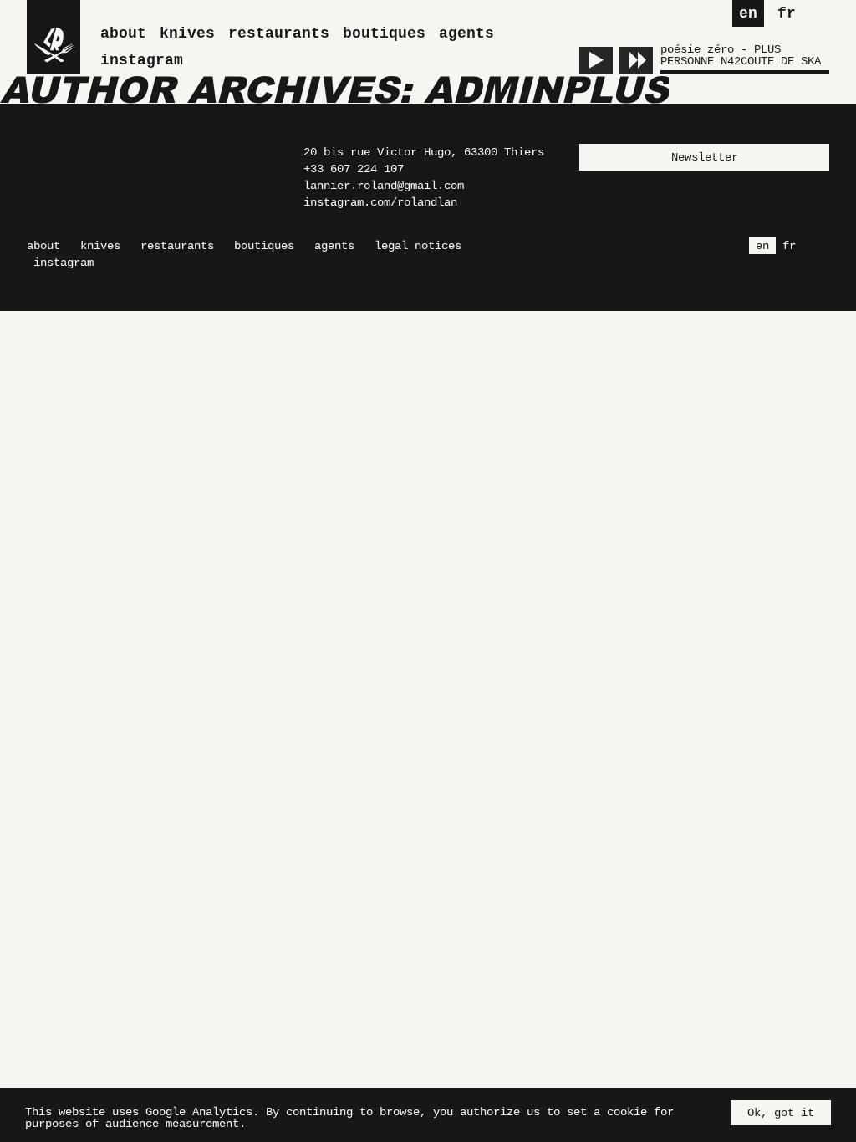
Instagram (141, 60)
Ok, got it (780, 1112)
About (123, 33)
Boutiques (384, 33)
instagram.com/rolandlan (380, 202)
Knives (187, 33)
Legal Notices (417, 245)
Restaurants (278, 33)
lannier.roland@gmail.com (383, 185)
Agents (466, 33)
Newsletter (704, 157)
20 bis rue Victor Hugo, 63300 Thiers (423, 152)
